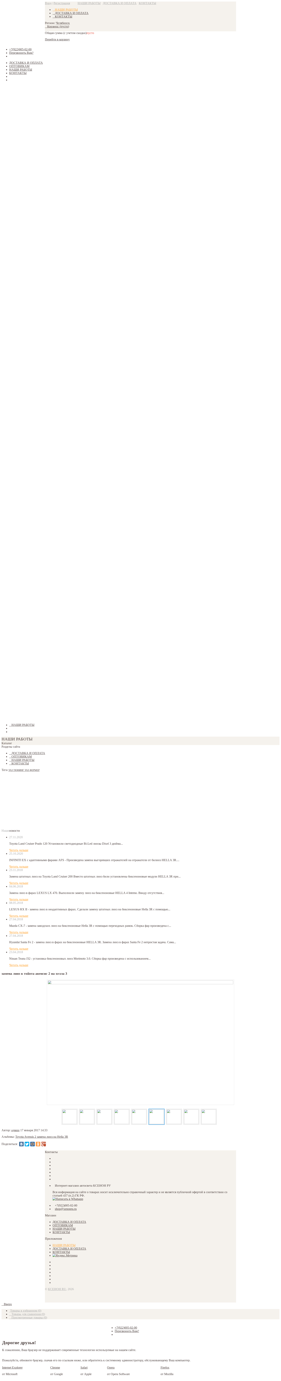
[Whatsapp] (68, 1199)
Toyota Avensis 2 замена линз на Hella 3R (41, 1136)
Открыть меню (21, 76)
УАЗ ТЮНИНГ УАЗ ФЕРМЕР (24, 770)
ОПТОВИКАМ (19, 66)
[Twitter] (27, 1144)
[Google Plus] (43, 1144)
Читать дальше (18, 850)
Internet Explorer (12, 1367)
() (25, 1310)
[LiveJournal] (49, 1144)
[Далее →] (140, 1042)
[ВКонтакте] (21, 1144)
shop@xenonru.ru (66, 1208)
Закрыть (7, 718)
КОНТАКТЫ (147, 3)
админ (15, 1130)
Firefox (165, 1367)
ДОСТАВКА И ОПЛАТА (119, 3)
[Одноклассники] (38, 1144)
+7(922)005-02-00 (20, 49)
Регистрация (62, 3)
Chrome (55, 1367)
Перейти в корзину (57, 39)
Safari (84, 1367)
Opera (111, 1367)
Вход (48, 3)
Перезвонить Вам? (21, 52)
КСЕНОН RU (57, 1289)
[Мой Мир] (32, 1144)
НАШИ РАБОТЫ (89, 3)
